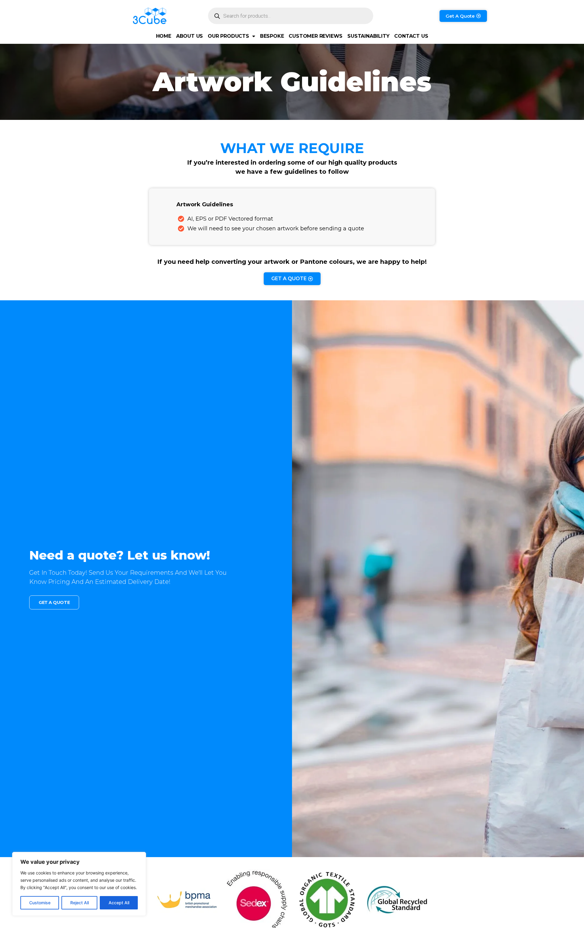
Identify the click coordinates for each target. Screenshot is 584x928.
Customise (39, 902)
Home (163, 36)
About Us (189, 36)
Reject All (79, 902)
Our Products (228, 36)
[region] (79, 884)
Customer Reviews (315, 36)
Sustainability (368, 36)
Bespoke (272, 36)
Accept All (119, 902)
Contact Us (411, 36)
